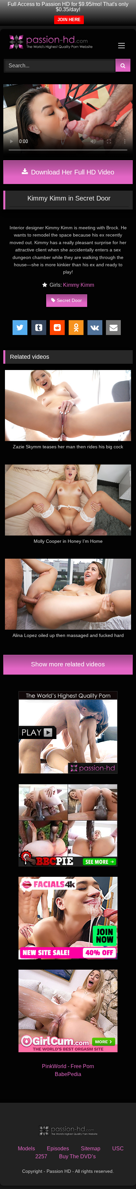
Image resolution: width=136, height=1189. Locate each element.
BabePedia (68, 1074)
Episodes (58, 1148)
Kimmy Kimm (78, 285)
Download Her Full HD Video (71, 172)
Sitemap (90, 1148)
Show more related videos (68, 664)
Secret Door (69, 300)
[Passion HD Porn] (55, 43)
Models (26, 1148)
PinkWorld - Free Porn (68, 1066)
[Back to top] (115, 1169)
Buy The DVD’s (77, 1156)
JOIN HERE (69, 19)
